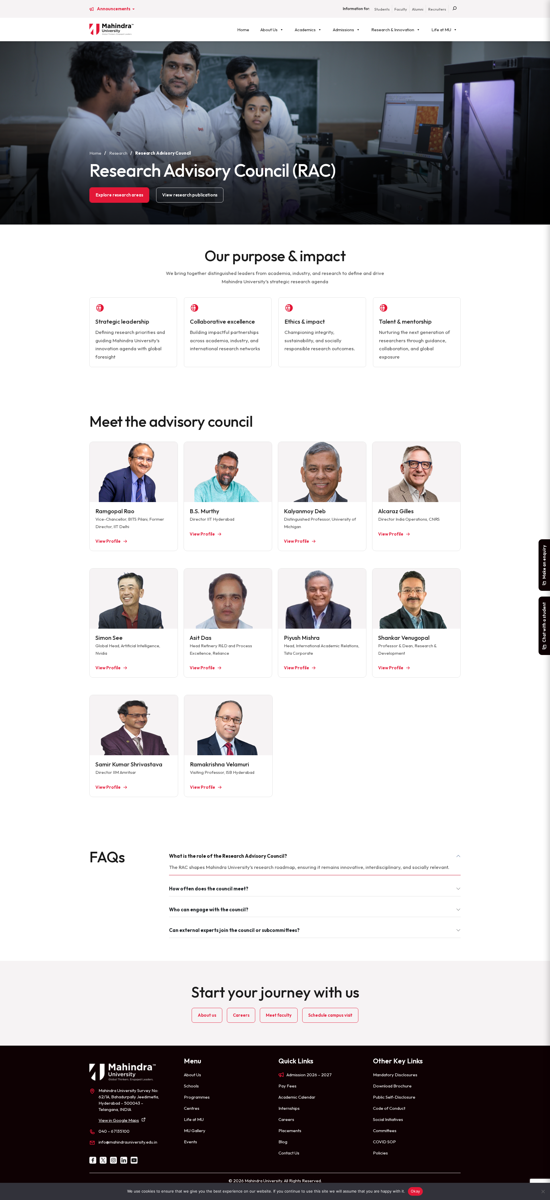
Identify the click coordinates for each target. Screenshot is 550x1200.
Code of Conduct (389, 1108)
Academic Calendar (296, 1097)
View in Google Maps (119, 1120)
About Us (269, 29)
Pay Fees (287, 1086)
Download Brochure (392, 1086)
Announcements (114, 8)
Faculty (400, 9)
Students (382, 9)
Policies (380, 1153)
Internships (289, 1108)
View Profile (108, 667)
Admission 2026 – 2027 (309, 1074)
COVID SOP (384, 1141)
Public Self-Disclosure (394, 1097)
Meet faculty (278, 1015)
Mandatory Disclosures (395, 1074)
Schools (191, 1086)
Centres (191, 1108)
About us (207, 1015)
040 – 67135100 (114, 1131)
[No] (543, 1191)
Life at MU (441, 29)
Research (118, 153)
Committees (384, 1130)
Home (243, 29)
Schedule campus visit (330, 1015)
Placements (289, 1130)
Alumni (417, 9)
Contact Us (288, 1153)
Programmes (197, 1097)
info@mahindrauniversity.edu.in (128, 1142)
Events (190, 1141)
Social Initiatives (388, 1119)
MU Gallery (194, 1130)
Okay (415, 1191)
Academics (305, 29)
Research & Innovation (392, 29)
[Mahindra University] (111, 29)
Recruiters (437, 9)
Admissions (343, 29)
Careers (241, 1015)
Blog (282, 1141)
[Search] (455, 8)
